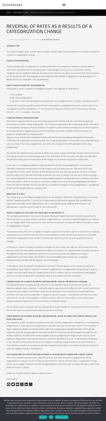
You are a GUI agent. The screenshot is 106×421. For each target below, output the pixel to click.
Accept (43, 417)
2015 (43, 40)
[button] (64, 5)
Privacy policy (61, 417)
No (51, 417)
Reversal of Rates (53, 40)
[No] (102, 409)
